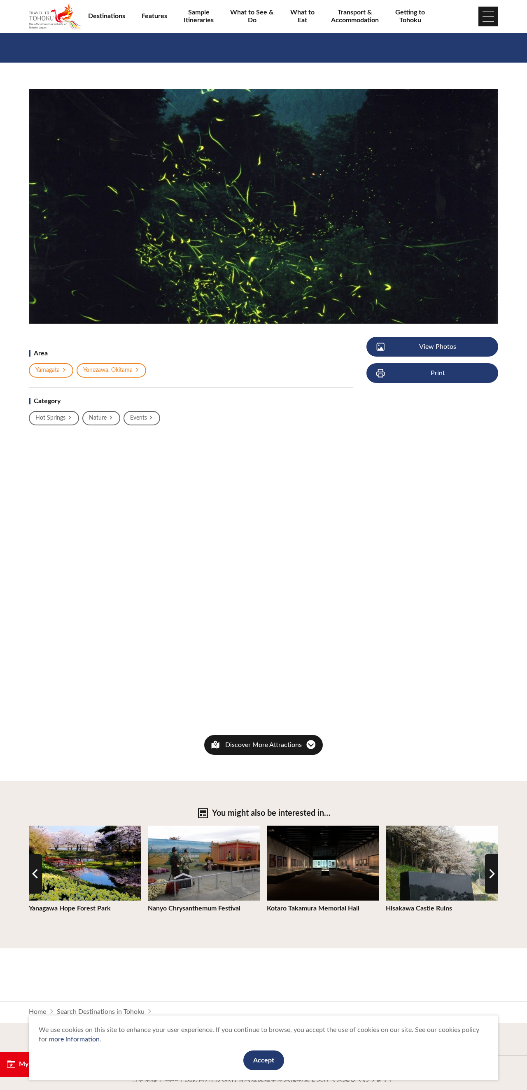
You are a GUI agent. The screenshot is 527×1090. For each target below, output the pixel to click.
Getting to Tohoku (410, 16)
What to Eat (302, 16)
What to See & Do (252, 16)
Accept (263, 1060)
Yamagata (47, 370)
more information (74, 1039)
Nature (98, 418)
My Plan (31, 1064)
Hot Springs (50, 418)
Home (37, 1011)
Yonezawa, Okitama (108, 370)
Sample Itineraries (199, 16)
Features (154, 16)
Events (138, 418)
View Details (47, 829)
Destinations (106, 16)
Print (438, 373)
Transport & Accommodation (355, 16)
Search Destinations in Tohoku (101, 1011)
